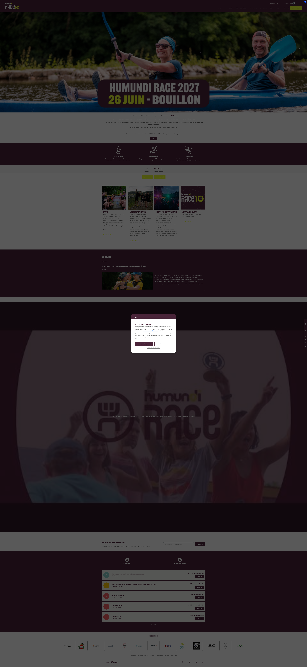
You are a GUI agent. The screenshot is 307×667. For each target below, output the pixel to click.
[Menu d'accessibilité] (305, 2)
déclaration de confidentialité (150, 331)
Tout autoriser (144, 344)
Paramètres (163, 344)
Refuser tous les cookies (153, 347)
